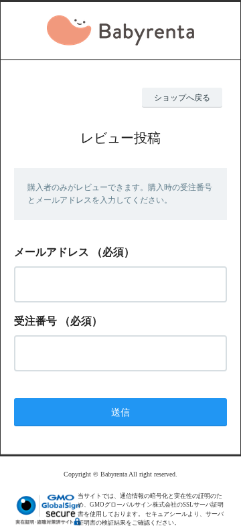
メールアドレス (51, 252)
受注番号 (35, 321)
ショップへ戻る (182, 97)
